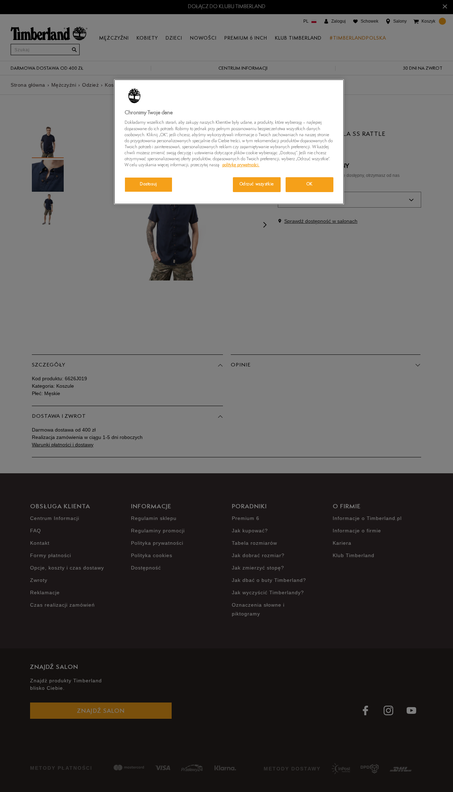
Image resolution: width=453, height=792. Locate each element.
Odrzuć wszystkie (257, 184)
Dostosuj (148, 184)
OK (309, 184)
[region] (229, 141)
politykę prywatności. (240, 165)
